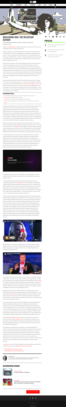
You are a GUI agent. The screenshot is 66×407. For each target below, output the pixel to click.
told (19, 182)
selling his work (19, 319)
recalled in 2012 (13, 294)
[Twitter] (46, 36)
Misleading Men (12, 46)
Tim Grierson (16, 7)
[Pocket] (57, 36)
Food (45, 5)
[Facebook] (49, 36)
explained (17, 126)
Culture (11, 5)
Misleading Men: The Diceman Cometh (13, 349)
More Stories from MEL (33, 392)
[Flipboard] (53, 36)
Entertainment (18, 5)
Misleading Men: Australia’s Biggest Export (14, 350)
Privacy (33, 402)
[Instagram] (64, 36)
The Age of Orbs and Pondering (21, 372)
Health (26, 5)
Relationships (32, 5)
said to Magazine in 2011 (31, 83)
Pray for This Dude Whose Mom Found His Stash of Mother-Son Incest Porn (19, 95)
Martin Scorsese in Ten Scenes (25, 346)
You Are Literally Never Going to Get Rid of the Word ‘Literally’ (17, 99)
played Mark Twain (14, 317)
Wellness (50, 5)
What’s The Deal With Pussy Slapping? (13, 97)
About (29, 402)
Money (39, 5)
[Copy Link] (60, 36)
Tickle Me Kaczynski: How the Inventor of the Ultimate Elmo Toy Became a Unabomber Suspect (27, 382)
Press (37, 402)
